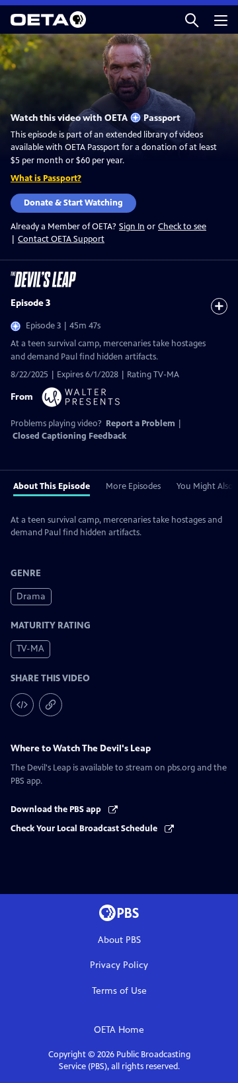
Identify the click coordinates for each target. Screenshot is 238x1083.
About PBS (119, 940)
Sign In (132, 227)
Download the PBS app (57, 809)
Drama (31, 596)
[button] (192, 19)
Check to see (182, 226)
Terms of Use (119, 990)
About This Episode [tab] (51, 486)
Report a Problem (140, 423)
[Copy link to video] (50, 704)
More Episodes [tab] (133, 486)
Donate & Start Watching (73, 203)
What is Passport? (46, 178)
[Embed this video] (22, 704)
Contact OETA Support (61, 239)
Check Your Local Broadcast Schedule (85, 828)
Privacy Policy (119, 965)
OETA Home (119, 1029)
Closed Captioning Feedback (69, 436)
